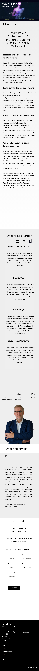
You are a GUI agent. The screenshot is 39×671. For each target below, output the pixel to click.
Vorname (11, 555)
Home (4, 645)
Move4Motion (11, 4)
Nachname (25, 555)
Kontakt (4, 655)
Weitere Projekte (7, 651)
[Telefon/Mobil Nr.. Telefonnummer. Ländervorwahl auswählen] (25, 568)
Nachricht (11, 572)
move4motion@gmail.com (20, 541)
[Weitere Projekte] (15, 651)
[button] (36, 19)
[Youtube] (3, 659)
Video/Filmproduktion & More (11, 627)
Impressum (26, 632)
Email (10, 564)
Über (3, 648)
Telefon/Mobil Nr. (27, 564)
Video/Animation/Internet (11, 6)
